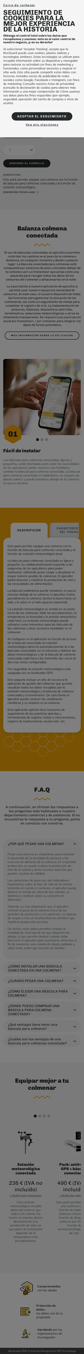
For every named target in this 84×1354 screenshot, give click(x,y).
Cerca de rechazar (19, 5)
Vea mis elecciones (42, 125)
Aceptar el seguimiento (42, 116)
